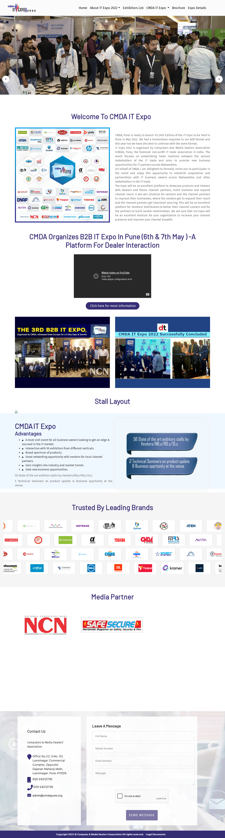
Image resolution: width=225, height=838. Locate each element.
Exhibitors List (133, 8)
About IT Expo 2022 (103, 8)
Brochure (178, 8)
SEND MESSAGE (142, 815)
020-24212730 (42, 779)
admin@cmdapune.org (47, 795)
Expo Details (197, 8)
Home (83, 8)
